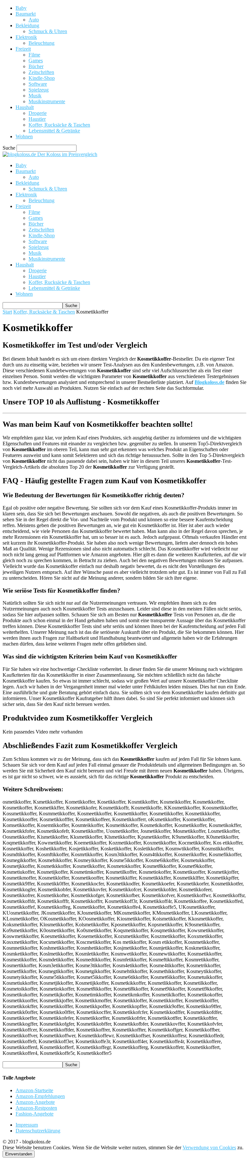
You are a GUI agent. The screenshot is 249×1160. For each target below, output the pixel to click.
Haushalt (25, 107)
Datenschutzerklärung (38, 1130)
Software (38, 84)
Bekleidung (27, 25)
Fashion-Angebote (34, 1114)
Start (7, 312)
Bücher (36, 66)
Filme (34, 54)
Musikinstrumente (47, 101)
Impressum (27, 1125)
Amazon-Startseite (34, 1090)
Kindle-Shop (42, 78)
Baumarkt (26, 14)
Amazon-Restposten (36, 1108)
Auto (34, 19)
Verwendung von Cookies (209, 1147)
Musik (35, 95)
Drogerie (38, 113)
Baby (21, 8)
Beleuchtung (41, 43)
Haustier (37, 119)
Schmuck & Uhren (48, 31)
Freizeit (23, 49)
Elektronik (26, 37)
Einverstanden (18, 1154)
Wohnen (24, 136)
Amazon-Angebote (35, 1102)
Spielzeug (39, 90)
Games (36, 60)
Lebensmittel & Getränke (54, 130)
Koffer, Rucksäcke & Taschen (59, 125)
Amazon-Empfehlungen (40, 1096)
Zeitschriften (41, 72)
